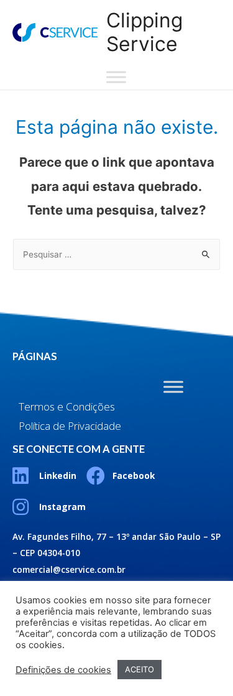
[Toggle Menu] (116, 77)
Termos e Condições (67, 406)
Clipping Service (144, 32)
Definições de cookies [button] (63, 669)
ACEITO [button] (139, 669)
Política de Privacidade (70, 426)
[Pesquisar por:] (116, 254)
